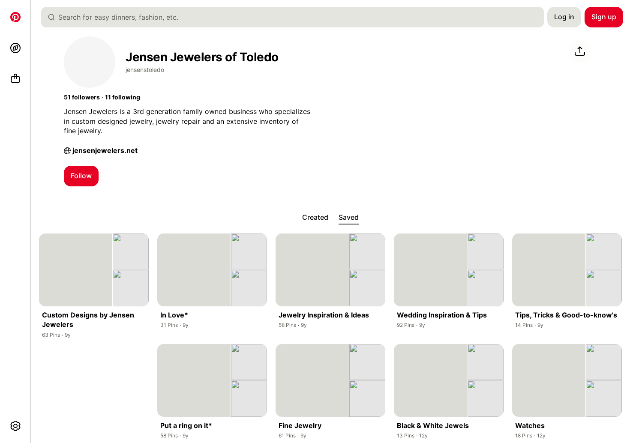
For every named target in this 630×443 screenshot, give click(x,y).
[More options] (15, 426)
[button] (82, 97)
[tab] (315, 217)
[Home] (15, 17)
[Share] (580, 51)
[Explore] (15, 48)
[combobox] (296, 17)
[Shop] (15, 79)
